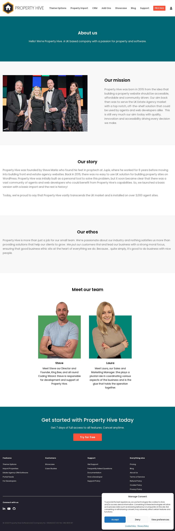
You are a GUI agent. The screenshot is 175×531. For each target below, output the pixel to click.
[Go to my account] (171, 8)
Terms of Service (137, 477)
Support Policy (94, 481)
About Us (134, 472)
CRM (94, 8)
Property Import (79, 8)
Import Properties (10, 468)
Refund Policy (136, 481)
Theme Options (57, 8)
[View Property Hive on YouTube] (9, 509)
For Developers (9, 481)
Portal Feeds (8, 477)
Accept (115, 519)
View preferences (160, 519)
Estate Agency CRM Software (15, 472)
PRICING (159, 8)
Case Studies (51, 468)
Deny (137, 519)
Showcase (121, 8)
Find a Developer (95, 477)
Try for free (87, 437)
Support (144, 8)
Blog (133, 8)
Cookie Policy (130, 526)
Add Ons (106, 8)
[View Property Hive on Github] (14, 509)
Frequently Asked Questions (100, 468)
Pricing (133, 464)
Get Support (93, 464)
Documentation (94, 472)
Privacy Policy (143, 526)
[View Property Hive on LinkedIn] (4, 509)
